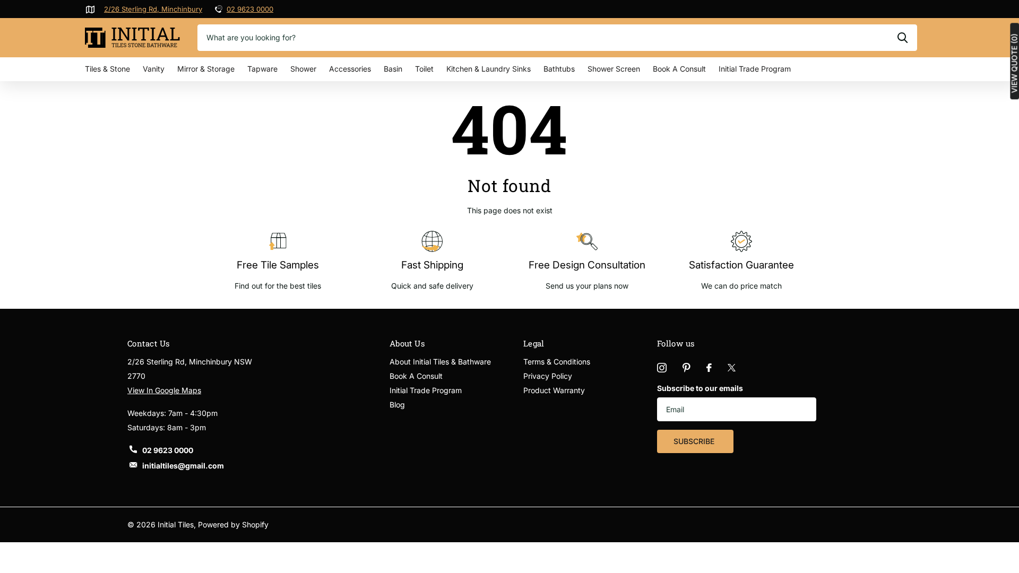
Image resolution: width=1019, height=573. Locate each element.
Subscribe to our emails (700, 388)
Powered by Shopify (233, 524)
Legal (534, 343)
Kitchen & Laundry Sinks (488, 68)
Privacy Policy (547, 375)
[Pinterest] (686, 367)
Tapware (262, 68)
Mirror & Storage (206, 68)
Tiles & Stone (107, 68)
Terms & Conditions (556, 361)
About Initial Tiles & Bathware (440, 361)
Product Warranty (554, 390)
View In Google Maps (164, 390)
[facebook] (709, 367)
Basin (393, 68)
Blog (397, 404)
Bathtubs (559, 68)
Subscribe (694, 441)
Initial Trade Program (755, 68)
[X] (732, 367)
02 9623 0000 (250, 9)
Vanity (154, 68)
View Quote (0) (1014, 63)
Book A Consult (679, 68)
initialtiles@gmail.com (183, 465)
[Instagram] (662, 367)
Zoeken (902, 37)
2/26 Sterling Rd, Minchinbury (153, 9)
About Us (407, 343)
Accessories (350, 68)
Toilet (424, 68)
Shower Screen (614, 68)
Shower (303, 68)
